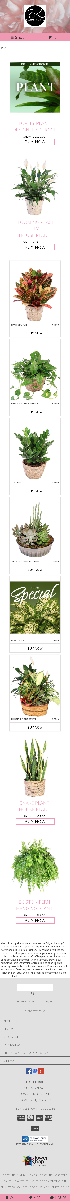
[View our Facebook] (29, 1073)
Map (36, 1197)
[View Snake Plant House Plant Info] (35, 767)
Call (12, 1197)
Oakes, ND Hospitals (53, 1175)
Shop (20, 37)
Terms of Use (60, 1187)
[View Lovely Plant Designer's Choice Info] (35, 87)
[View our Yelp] (41, 1073)
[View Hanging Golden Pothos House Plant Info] (35, 370)
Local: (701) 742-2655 (35, 1100)
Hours (60, 1197)
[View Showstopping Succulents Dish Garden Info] (35, 528)
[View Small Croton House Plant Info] (35, 292)
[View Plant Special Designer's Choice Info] (35, 607)
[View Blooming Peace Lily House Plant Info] (35, 186)
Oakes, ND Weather (16, 1181)
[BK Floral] (35, 24)
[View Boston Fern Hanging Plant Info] (35, 866)
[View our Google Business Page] (35, 1073)
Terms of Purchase (36, 1187)
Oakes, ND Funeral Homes (20, 1175)
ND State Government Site (49, 1181)
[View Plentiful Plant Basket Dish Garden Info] (35, 686)
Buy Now (35, 142)
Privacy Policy (10, 1187)
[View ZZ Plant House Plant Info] (35, 449)
